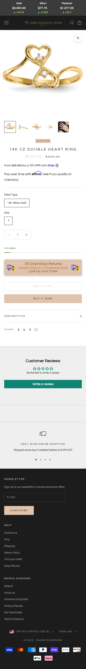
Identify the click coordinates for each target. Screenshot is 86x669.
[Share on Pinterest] (30, 329)
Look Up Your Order (43, 271)
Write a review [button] (43, 384)
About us (9, 592)
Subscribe (19, 510)
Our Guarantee (13, 612)
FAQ (7, 539)
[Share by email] (36, 329)
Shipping (9, 546)
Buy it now (43, 298)
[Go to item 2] (23, 127)
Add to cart (43, 286)
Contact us (10, 532)
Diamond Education (16, 599)
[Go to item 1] (10, 127)
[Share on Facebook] (18, 329)
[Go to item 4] (50, 127)
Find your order (13, 559)
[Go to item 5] (63, 127)
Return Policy (12, 552)
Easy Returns (12, 565)
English (65, 631)
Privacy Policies (13, 606)
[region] (43, 441)
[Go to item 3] (37, 127)
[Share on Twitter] (24, 329)
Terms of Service (14, 619)
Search (8, 586)
